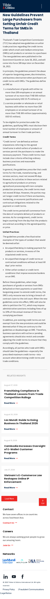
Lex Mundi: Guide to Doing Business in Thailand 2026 (21, 421)
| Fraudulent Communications (31, 589)
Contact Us (8, 522)
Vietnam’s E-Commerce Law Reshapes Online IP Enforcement (23, 479)
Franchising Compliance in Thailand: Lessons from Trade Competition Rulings (23, 394)
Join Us (6, 545)
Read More (9, 403)
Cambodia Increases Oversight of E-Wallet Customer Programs (24, 449)
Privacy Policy (9, 589)
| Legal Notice (6, 593)
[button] (39, 6)
